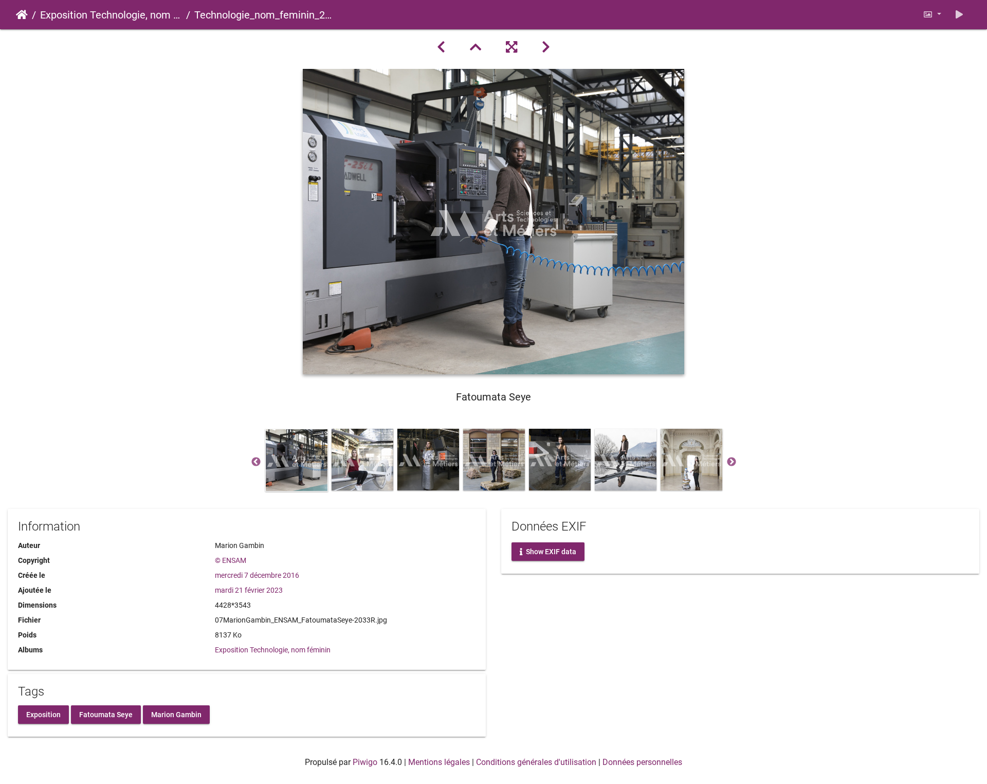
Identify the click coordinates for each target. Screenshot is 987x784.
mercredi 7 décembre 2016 (257, 575)
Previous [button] (256, 462)
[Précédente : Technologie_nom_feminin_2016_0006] (441, 47)
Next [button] (731, 462)
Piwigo (365, 762)
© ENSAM (230, 560)
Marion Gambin (176, 714)
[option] (297, 460)
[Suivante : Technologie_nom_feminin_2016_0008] (545, 47)
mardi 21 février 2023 (249, 590)
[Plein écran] (511, 47)
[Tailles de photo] (932, 14)
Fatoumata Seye (106, 714)
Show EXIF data (550, 552)
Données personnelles (642, 762)
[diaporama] (959, 14)
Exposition (43, 714)
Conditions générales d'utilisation (536, 762)
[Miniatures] (476, 47)
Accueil (22, 15)
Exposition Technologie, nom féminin (111, 15)
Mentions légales (439, 762)
